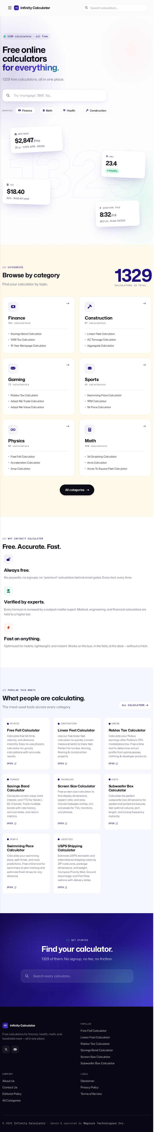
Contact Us (9, 1087)
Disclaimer (87, 1081)
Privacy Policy (89, 1087)
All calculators (133, 705)
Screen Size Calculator (95, 1057)
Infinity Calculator (22, 1025)
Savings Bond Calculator (97, 1050)
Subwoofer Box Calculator (98, 1063)
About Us (8, 1081)
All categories (74, 490)
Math (49, 110)
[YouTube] (15, 1049)
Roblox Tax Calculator (95, 1044)
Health (71, 110)
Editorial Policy (11, 1094)
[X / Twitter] (6, 1049)
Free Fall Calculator (93, 1031)
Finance (27, 110)
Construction (98, 110)
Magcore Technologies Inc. (104, 1123)
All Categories (11, 1100)
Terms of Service (91, 1094)
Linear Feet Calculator (95, 1037)
